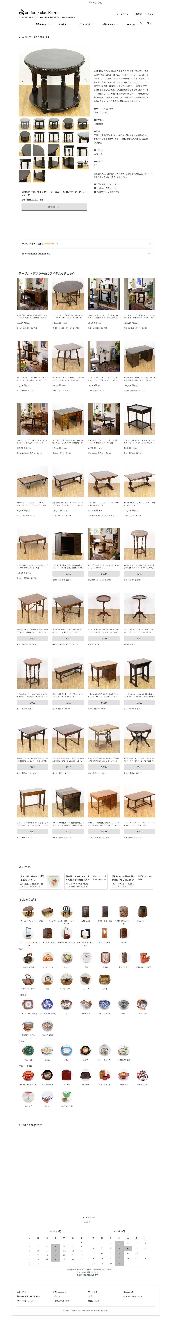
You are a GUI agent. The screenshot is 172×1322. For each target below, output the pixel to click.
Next (86, 81)
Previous (23, 81)
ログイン (149, 14)
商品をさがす (41, 24)
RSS (125, 1291)
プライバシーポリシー (26, 1301)
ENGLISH (131, 24)
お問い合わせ (93, 1301)
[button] (86, 254)
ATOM (131, 1291)
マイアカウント (123, 14)
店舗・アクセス (108, 24)
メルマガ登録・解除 (61, 1301)
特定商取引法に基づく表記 (28, 1296)
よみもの (63, 24)
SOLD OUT (54, 207)
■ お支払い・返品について (105, 188)
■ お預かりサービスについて (106, 184)
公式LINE (56, 1296)
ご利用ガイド (84, 24)
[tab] (25, 124)
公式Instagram (59, 1291)
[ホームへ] (39, 9)
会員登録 (138, 14)
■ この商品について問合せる (106, 192)
